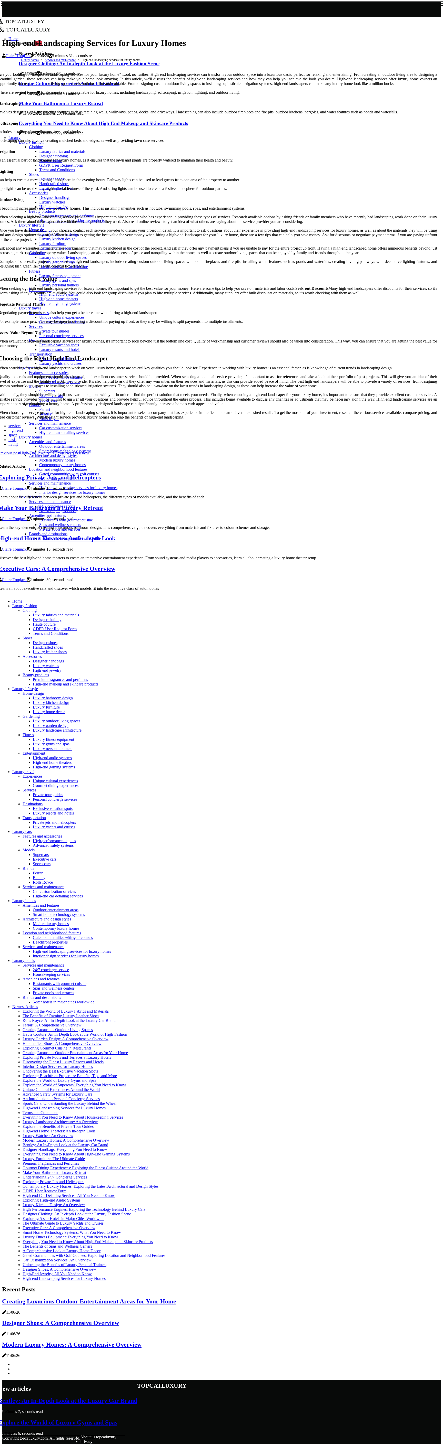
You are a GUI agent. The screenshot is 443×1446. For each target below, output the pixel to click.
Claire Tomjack (18, 55)
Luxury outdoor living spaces (56, 721)
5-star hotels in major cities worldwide (63, 1002)
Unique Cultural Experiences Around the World (61, 1089)
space (12, 435)
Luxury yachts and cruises (54, 827)
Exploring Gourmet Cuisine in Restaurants (57, 1048)
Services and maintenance (60, 60)
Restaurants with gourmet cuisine (59, 983)
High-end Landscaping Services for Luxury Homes (64, 1108)
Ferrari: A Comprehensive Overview (52, 1025)
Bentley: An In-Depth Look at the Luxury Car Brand (65, 1145)
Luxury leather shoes (50, 652)
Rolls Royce (43, 882)
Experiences (32, 776)
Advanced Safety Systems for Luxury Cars (57, 1094)
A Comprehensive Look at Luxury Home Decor (61, 1251)
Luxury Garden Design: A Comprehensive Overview (65, 1039)
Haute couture (44, 624)
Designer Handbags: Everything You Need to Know (65, 1149)
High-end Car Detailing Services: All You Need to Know (69, 1195)
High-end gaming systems (54, 767)
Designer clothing (47, 619)
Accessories (32, 656)
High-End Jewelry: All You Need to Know (57, 1274)
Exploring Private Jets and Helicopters (53, 1182)
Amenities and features (41, 905)
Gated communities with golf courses (63, 937)
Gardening (31, 716)
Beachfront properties (50, 942)
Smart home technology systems (59, 914)
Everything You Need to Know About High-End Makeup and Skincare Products (88, 1241)
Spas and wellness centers (54, 988)
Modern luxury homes (51, 924)
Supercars (41, 854)
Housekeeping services (51, 974)
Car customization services (54, 891)
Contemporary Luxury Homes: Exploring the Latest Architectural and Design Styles (90, 1186)
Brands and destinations (42, 997)
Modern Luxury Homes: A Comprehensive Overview (66, 1140)
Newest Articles (25, 1006)
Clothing (30, 610)
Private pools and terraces (53, 993)
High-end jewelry (47, 670)
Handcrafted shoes (48, 647)
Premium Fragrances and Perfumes (51, 1163)
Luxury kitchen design (51, 702)
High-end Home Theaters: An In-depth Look (59, 1131)
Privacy (86, 1441)
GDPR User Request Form (55, 629)
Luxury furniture (46, 707)
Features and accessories (42, 836)
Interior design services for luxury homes (66, 956)
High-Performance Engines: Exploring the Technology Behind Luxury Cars (84, 1209)
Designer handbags (48, 661)
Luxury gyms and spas (51, 744)
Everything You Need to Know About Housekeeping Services (73, 1117)
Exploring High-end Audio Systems (51, 1200)
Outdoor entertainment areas (55, 910)
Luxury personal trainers (52, 748)
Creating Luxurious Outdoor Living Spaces (58, 1029)
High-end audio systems (52, 758)
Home (17, 601)
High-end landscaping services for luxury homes (72, 951)
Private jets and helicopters (54, 822)
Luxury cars (22, 831)
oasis (12, 439)
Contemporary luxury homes (56, 928)
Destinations (33, 804)
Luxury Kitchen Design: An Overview (54, 1205)
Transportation (34, 818)
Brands (28, 868)
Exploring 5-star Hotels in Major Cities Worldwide (63, 1218)
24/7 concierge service (51, 970)
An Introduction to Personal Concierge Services (61, 1099)
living (13, 444)
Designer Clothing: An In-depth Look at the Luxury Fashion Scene (77, 1214)
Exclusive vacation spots (53, 808)
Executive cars (44, 859)
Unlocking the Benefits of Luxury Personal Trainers (64, 1264)
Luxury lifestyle (25, 689)
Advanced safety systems (53, 845)
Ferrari (38, 873)
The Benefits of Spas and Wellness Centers (57, 1246)
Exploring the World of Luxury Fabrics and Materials (66, 1011)
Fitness (28, 735)
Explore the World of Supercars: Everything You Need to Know (74, 1085)
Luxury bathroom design (53, 698)
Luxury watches (46, 665)
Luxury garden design (50, 725)
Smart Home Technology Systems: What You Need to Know (72, 1232)
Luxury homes (30, 60)
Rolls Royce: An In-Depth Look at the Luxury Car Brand (69, 1020)
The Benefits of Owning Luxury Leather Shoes (61, 1016)
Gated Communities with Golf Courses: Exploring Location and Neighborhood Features (94, 1255)
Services (29, 790)
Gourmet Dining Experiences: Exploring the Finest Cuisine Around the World (85, 1168)
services (14, 426)
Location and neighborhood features (52, 933)
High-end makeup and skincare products (65, 684)
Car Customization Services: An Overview (57, 1260)
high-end (15, 430)
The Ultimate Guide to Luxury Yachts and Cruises (63, 1223)
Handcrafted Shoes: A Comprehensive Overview (62, 1043)
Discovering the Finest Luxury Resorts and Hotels (63, 1062)
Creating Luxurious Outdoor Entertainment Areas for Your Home (75, 1053)
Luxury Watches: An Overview (48, 1135)
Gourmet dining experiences (55, 785)
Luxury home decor (49, 712)
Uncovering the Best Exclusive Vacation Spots (60, 1071)
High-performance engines (54, 841)
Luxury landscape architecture (57, 730)
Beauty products (36, 675)
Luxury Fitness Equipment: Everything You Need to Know (70, 1237)
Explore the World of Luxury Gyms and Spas (59, 1080)
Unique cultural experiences (55, 781)
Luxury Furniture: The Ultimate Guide (54, 1158)
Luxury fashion (24, 606)
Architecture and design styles (47, 919)
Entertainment (34, 753)
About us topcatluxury (98, 1437)
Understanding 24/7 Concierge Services (55, 1177)
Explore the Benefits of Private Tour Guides (58, 1126)
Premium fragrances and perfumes (60, 679)
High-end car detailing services (58, 896)
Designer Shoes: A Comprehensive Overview (59, 1269)
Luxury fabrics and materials (56, 615)
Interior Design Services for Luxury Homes (58, 1066)
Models (29, 850)
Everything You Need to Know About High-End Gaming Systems (76, 1154)
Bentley (39, 877)
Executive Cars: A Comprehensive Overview (59, 1228)
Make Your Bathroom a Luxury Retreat (54, 1172)
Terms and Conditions (50, 633)
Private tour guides (48, 794)
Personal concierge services (55, 799)
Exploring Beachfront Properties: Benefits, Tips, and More (70, 1076)
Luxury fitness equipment (53, 739)
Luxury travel (23, 771)
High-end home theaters (52, 762)
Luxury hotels (23, 960)
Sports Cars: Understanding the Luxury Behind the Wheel (69, 1103)
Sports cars (42, 864)
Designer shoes (45, 642)
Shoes (27, 638)
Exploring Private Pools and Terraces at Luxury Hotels (67, 1057)
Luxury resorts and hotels (53, 813)
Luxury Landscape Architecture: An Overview (60, 1122)
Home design (33, 693)
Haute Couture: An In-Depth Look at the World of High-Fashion (75, 1034)
